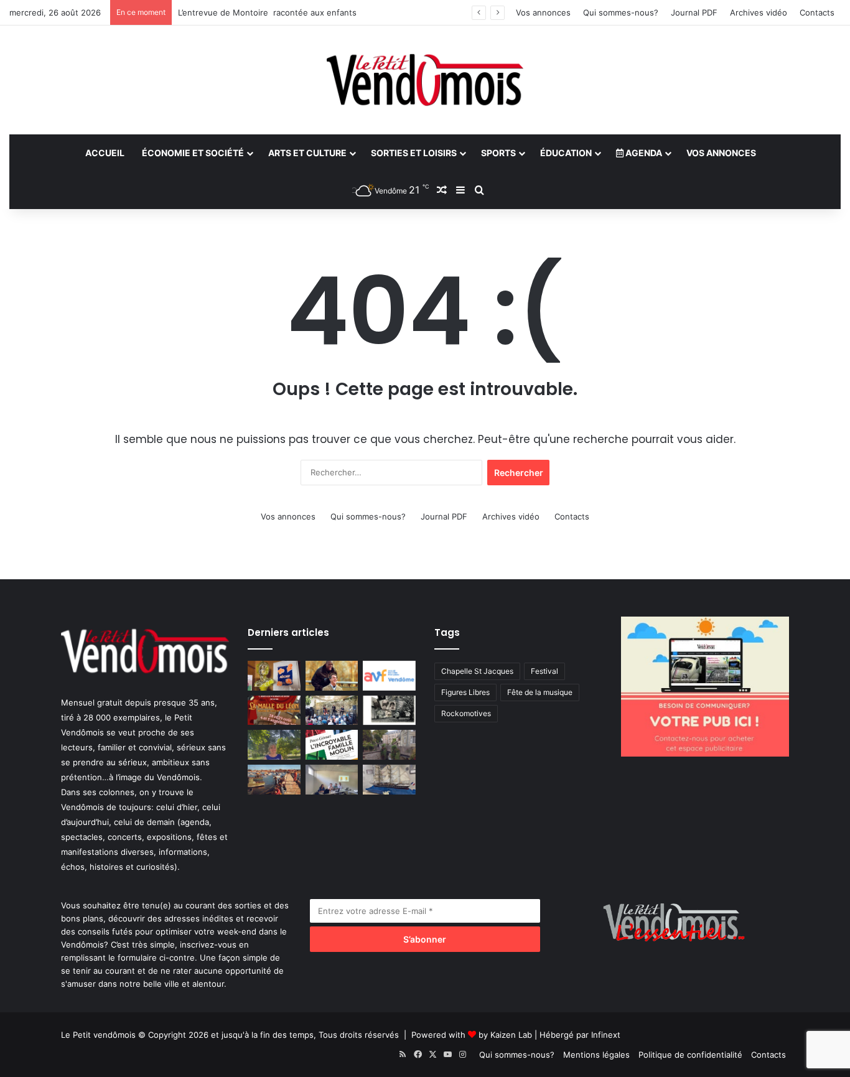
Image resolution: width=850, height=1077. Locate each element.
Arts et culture (307, 152)
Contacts (817, 12)
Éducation (566, 152)
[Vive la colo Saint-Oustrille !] (274, 780)
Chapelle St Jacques (477, 671)
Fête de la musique (539, 692)
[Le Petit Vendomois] (425, 80)
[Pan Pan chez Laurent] (274, 676)
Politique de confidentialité (690, 1055)
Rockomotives (466, 713)
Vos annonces (543, 12)
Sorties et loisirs (414, 152)
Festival (544, 671)
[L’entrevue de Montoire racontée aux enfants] (274, 745)
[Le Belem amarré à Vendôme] (389, 780)
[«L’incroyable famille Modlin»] (332, 745)
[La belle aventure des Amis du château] (332, 710)
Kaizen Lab (511, 1035)
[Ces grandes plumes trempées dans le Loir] (389, 745)
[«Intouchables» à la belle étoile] (332, 676)
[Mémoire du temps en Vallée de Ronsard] (274, 710)
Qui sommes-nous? (620, 12)
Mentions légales (596, 1055)
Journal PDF (694, 12)
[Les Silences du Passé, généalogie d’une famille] (389, 710)
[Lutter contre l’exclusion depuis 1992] (332, 780)
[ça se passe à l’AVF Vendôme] (389, 676)
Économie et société (193, 152)
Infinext (605, 1035)
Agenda (642, 152)
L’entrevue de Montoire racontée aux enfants (267, 12)
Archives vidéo (758, 12)
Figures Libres (465, 692)
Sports (498, 152)
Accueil (104, 152)
